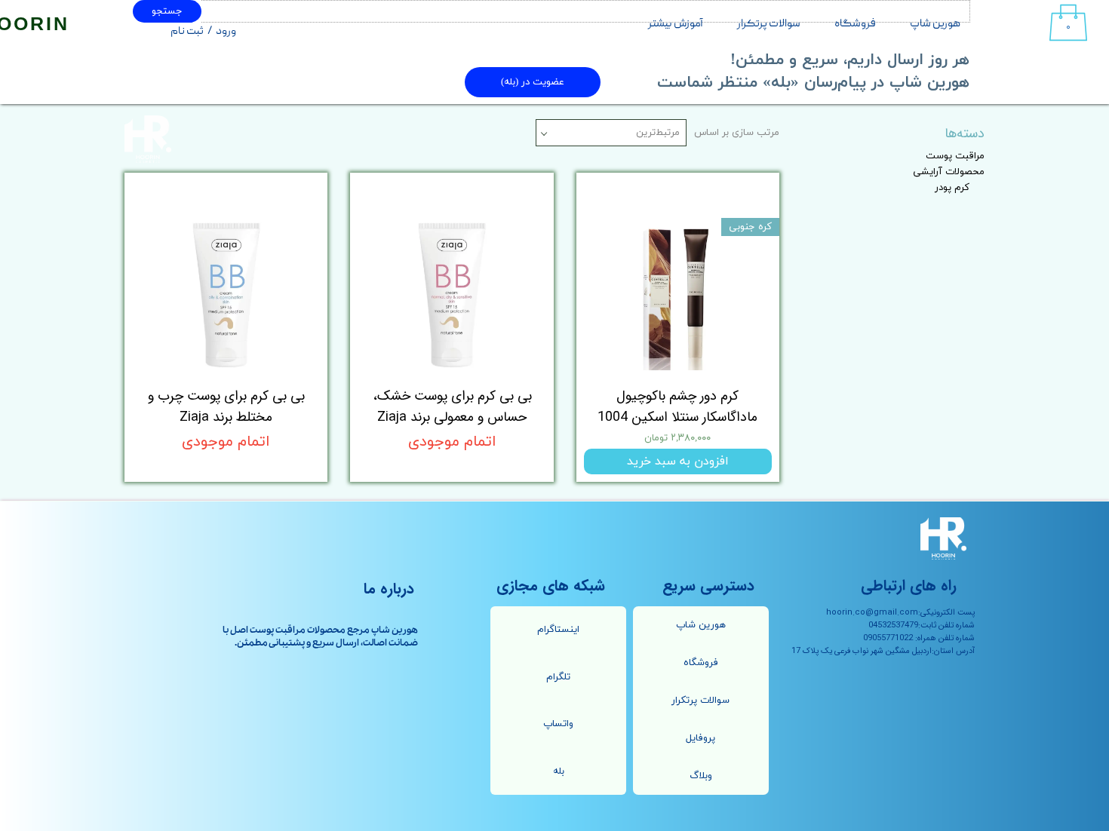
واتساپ (558, 724)
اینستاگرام (558, 629)
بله (558, 771)
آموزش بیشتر (675, 24)
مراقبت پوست (955, 156)
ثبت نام (187, 31)
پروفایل (700, 738)
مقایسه (740, 195)
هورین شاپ (935, 24)
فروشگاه (855, 24)
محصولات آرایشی (949, 172)
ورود (226, 31)
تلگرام (558, 677)
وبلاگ (701, 776)
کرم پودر (952, 188)
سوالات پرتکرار (768, 24)
